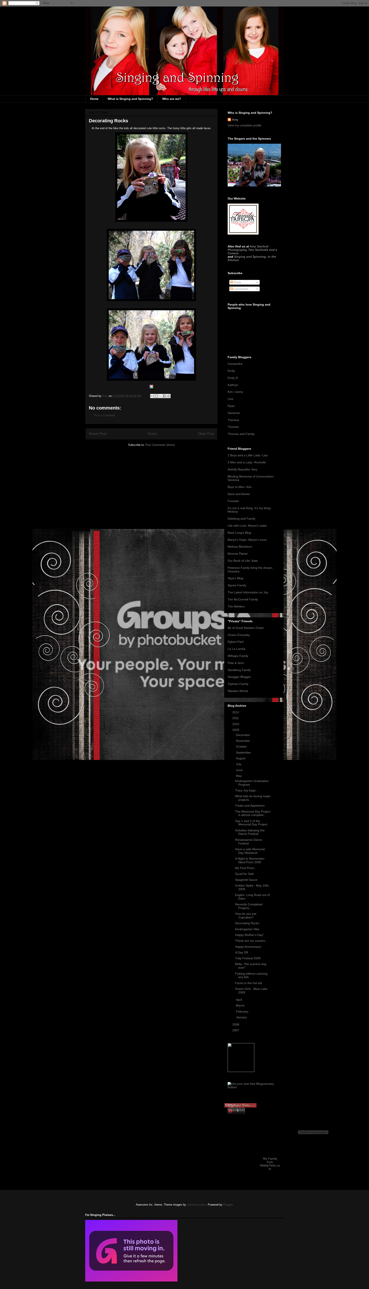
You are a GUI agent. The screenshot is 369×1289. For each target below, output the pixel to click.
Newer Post (98, 434)
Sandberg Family (239, 670)
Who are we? (171, 99)
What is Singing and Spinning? (130, 99)
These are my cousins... (251, 940)
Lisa (230, 399)
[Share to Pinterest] (168, 396)
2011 (236, 718)
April (239, 999)
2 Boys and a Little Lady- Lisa (248, 455)
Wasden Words (238, 691)
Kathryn (233, 385)
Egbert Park (236, 641)
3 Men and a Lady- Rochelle (247, 462)
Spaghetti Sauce (246, 879)
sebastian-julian (196, 1204)
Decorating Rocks (247, 923)
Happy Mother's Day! (249, 935)
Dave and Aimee (239, 494)
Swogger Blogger (239, 676)
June (239, 770)
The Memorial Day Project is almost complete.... (252, 813)
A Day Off (241, 952)
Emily (231, 371)
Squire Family (237, 585)
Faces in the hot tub (248, 983)
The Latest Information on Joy (248, 592)
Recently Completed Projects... (248, 906)
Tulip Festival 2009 (248, 958)
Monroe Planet (237, 553)
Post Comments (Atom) (160, 444)
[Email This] (152, 396)
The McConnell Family (243, 599)
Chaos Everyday (239, 635)
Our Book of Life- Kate (243, 560)
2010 (236, 724)
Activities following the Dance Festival (250, 832)
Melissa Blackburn (240, 546)
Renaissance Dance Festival (248, 841)
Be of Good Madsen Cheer (246, 628)
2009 (236, 730)
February (242, 1011)
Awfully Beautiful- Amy (242, 469)
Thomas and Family (241, 434)
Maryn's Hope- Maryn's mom (247, 539)
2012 (236, 712)
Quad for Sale (244, 873)
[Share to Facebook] (164, 396)
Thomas (233, 427)
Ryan (231, 406)
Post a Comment (104, 415)
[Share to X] (160, 396)
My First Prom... (246, 868)
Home (94, 99)
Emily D (233, 378)
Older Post (206, 434)
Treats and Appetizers (250, 805)
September (244, 752)
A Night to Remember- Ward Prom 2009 (250, 860)
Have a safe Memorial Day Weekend (250, 850)
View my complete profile (244, 125)
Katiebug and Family (241, 518)
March (240, 1005)
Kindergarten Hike (247, 929)
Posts (237, 282)
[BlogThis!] (156, 396)
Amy (235, 119)
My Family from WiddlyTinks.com (270, 1164)
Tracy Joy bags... (246, 790)
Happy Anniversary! (248, 946)
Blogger (227, 1204)
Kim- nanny (235, 391)
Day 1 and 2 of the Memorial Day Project (251, 822)
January (242, 1017)
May (239, 776)
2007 (236, 1030)
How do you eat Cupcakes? (245, 915)
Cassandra (235, 363)
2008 (236, 1024)
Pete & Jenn (236, 663)
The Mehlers (236, 606)
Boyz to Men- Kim (240, 487)
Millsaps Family (238, 656)
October (242, 746)
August (241, 758)
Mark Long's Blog (239, 532)
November (243, 740)
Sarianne (234, 413)
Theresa (233, 420)
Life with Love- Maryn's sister (247, 525)
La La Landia (236, 648)
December (243, 735)
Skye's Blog (235, 578)
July (239, 764)
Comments (240, 289)
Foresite (233, 501)
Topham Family (238, 684)
